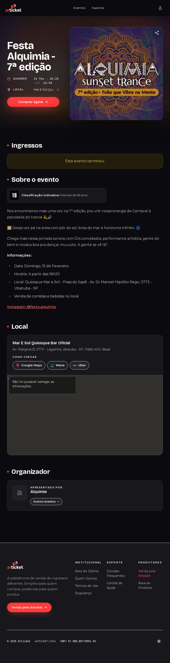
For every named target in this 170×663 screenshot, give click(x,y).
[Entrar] (160, 8)
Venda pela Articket (27, 607)
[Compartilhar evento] (157, 33)
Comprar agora (30, 102)
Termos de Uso (86, 586)
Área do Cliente (87, 571)
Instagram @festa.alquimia (31, 307)
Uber (82, 365)
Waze (60, 365)
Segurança (83, 593)
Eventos (79, 8)
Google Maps (31, 365)
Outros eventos (44, 501)
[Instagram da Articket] (159, 641)
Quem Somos (86, 578)
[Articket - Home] (13, 8)
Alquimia (38, 491)
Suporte (98, 8)
